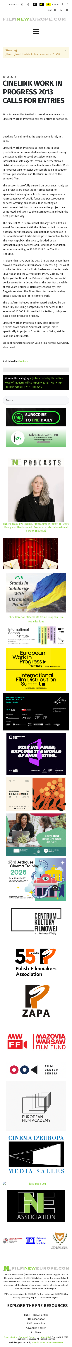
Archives (36, 1332)
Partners (23, 1337)
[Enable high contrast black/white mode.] (34, 4)
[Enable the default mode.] (22, 4)
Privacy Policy (10, 1337)
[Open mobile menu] (36, 31)
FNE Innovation (36, 1323)
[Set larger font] (67, 10)
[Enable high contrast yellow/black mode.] (48, 4)
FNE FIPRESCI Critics (36, 1314)
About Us (45, 1337)
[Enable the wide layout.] (67, 4)
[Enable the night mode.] (28, 4)
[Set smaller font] (55, 10)
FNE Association (36, 1319)
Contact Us (34, 1337)
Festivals (23, 361)
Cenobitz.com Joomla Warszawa (47, 1342)
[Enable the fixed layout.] (62, 4)
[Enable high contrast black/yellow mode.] (41, 4)
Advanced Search (36, 1328)
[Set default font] (61, 10)
